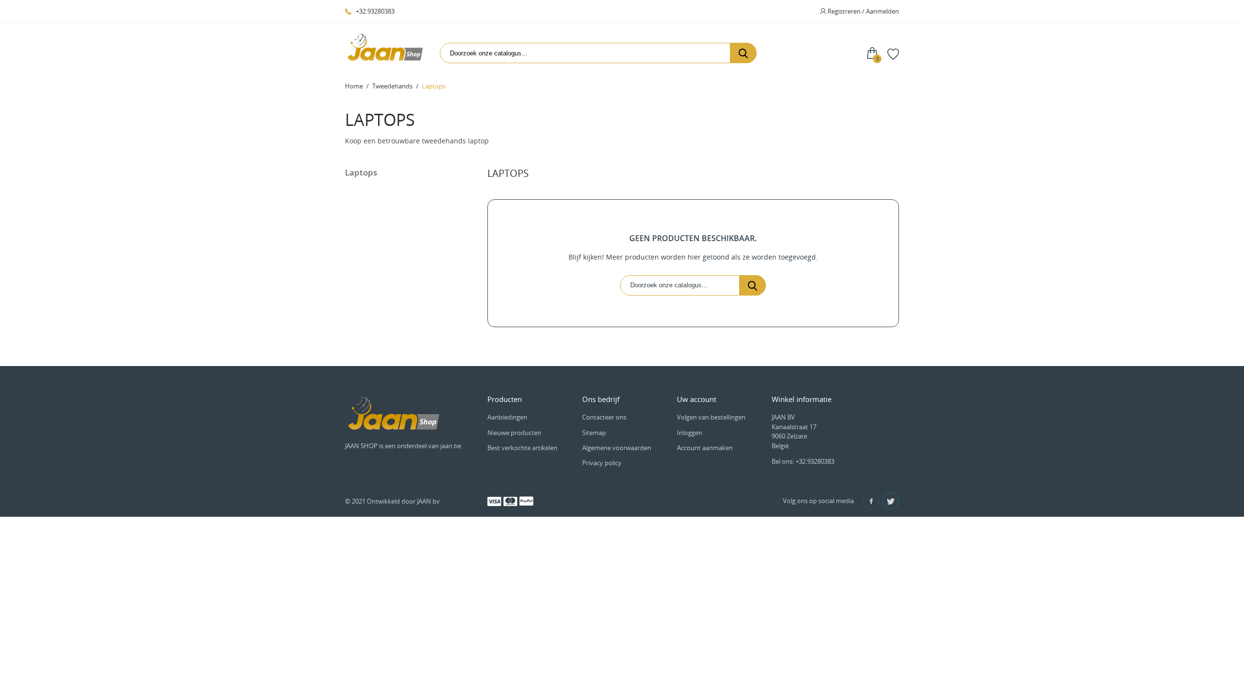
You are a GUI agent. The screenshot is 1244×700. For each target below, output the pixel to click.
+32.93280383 (374, 11)
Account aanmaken (705, 447)
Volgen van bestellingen (711, 417)
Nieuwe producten (514, 432)
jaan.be (450, 445)
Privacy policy (602, 462)
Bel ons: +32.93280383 (803, 461)
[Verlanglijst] (893, 53)
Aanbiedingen (507, 417)
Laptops (361, 172)
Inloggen (689, 432)
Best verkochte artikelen (522, 447)
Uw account (696, 399)
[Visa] (494, 500)
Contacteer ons (604, 417)
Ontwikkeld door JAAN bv (403, 501)
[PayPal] (526, 500)
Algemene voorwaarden (616, 447)
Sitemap (594, 432)
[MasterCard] (510, 500)
